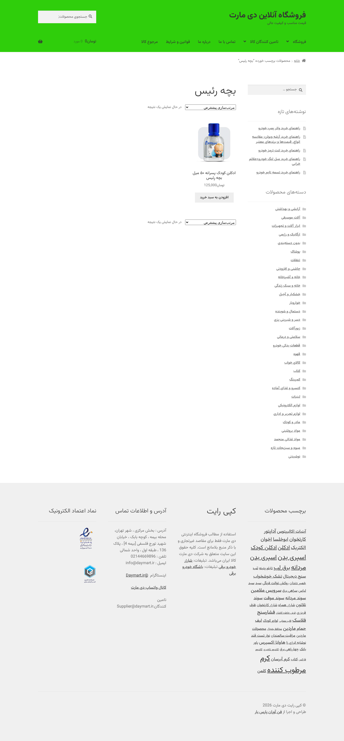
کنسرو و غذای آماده (286, 388)
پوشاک (295, 252)
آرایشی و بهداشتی (287, 209)
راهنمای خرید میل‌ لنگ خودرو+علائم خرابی (274, 161)
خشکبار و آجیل (289, 294)
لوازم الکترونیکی (289, 405)
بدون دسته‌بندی (289, 243)
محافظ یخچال (274, 629)
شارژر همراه (286, 605)
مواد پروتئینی (291, 431)
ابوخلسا (280, 539)
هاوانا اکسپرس (272, 642)
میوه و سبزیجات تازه (285, 448)
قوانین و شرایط (178, 42)
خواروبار (294, 303)
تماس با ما (227, 42)
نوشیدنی (294, 456)
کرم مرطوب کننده (283, 664)
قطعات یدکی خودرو (286, 345)
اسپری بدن (292, 557)
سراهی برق (289, 591)
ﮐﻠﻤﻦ (261, 671)
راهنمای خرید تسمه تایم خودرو (278, 172)
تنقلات (295, 260)
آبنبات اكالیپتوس (291, 531)
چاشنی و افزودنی (288, 269)
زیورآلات (294, 328)
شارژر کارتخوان (267, 605)
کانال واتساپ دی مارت (148, 588)
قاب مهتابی (285, 621)
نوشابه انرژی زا (296, 643)
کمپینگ (294, 379)
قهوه (296, 354)
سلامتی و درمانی (288, 337)
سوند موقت (274, 598)
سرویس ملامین (266, 590)
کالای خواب (292, 363)
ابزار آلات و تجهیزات (286, 226)
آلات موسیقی (290, 218)
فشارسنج (266, 612)
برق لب (282, 567)
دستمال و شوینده (287, 311)
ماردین (289, 629)
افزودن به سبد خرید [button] (214, 197)
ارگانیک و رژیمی (289, 234)
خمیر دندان (298, 583)
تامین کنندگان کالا (264, 42)
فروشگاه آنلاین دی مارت (267, 15)
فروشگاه (299, 42)
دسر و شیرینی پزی (287, 320)
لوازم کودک (270, 621)
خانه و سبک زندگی (287, 286)
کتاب (296, 371)
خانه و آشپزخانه (289, 277)
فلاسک (299, 620)
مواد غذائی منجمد (287, 439)
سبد (258, 583)
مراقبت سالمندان (283, 636)
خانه (297, 61)
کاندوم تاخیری (271, 649)
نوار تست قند (260, 636)
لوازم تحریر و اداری (286, 414)
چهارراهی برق (289, 649)
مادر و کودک (291, 422)
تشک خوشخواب (267, 576)
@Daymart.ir (137, 575)
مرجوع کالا (149, 42)
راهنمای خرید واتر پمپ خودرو (279, 128)
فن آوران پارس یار (268, 712)
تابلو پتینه (266, 568)
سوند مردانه (295, 598)
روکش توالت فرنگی (275, 583)
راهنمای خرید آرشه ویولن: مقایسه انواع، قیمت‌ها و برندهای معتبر (276, 139)
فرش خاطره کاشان (286, 613)
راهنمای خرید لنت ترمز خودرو (279, 150)
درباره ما (204, 42)
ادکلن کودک (264, 547)
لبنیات (295, 397)
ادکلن (284, 547)
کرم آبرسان (280, 659)
